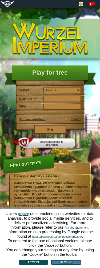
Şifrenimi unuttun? (32, 119)
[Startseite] (50, 38)
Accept (33, 262)
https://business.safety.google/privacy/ (57, 236)
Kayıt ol (76, 119)
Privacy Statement (76, 227)
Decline (66, 262)
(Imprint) (23, 214)
